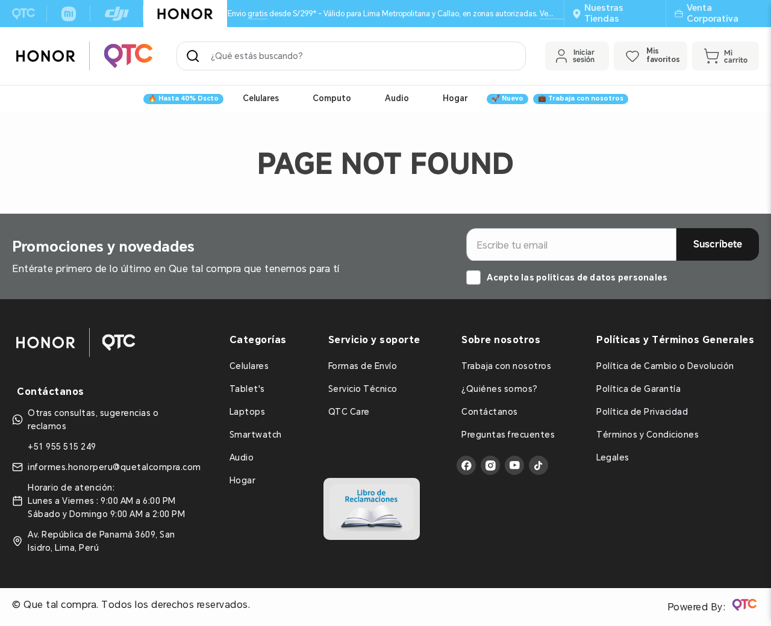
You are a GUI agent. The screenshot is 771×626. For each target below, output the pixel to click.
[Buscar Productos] (195, 56)
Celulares (261, 98)
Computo (332, 98)
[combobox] (351, 56)
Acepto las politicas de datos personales (577, 277)
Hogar (455, 98)
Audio (397, 98)
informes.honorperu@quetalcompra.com (114, 467)
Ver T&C (553, 13)
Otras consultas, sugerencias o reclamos (93, 419)
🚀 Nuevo (507, 98)
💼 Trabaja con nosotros (580, 98)
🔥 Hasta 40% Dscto (183, 98)
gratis (257, 13)
